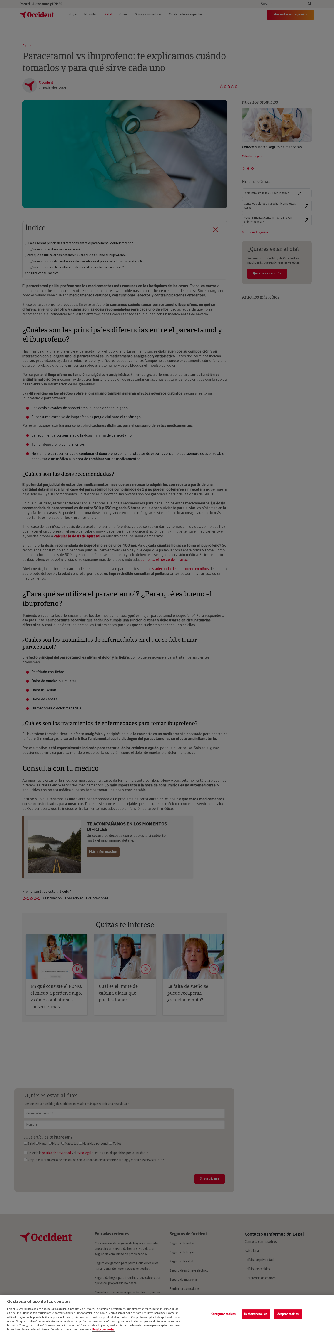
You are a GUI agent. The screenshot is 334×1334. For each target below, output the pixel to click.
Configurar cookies (223, 1313)
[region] (167, 1314)
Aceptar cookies (288, 1313)
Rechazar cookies (255, 1313)
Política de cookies (103, 1329)
